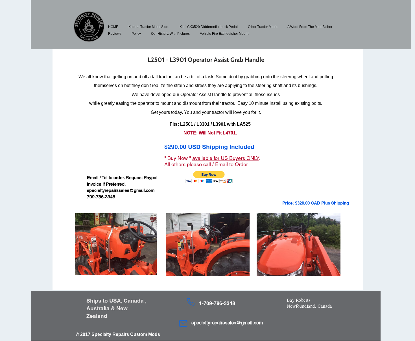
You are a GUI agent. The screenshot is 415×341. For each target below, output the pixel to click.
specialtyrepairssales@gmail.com (120, 190)
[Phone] (190, 302)
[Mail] (183, 323)
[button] (148, 26)
